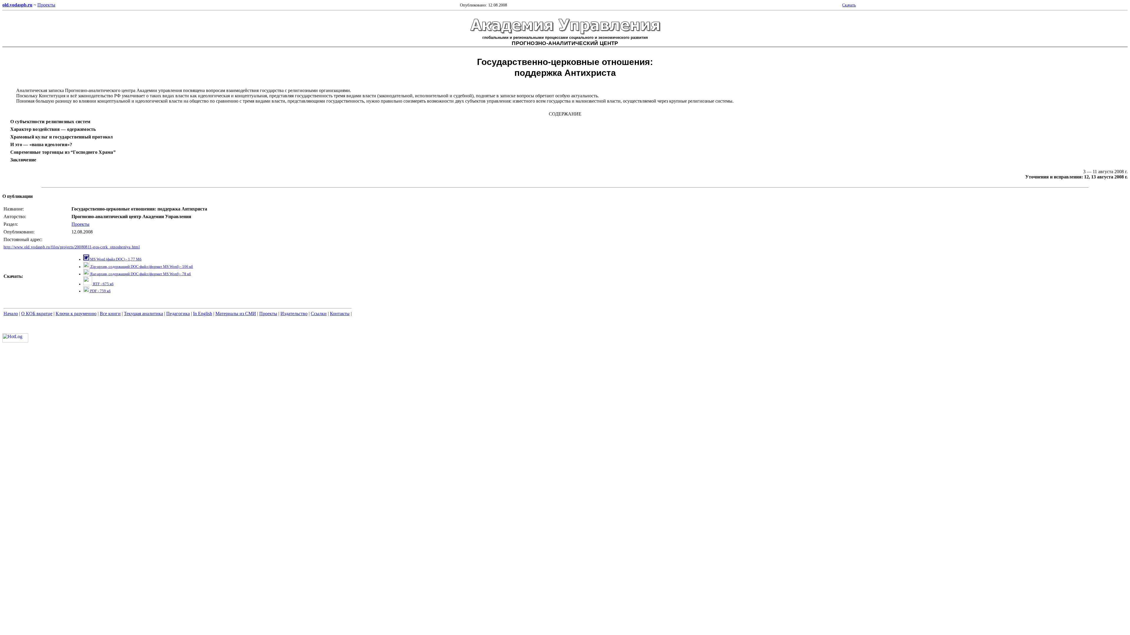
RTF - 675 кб (103, 284)
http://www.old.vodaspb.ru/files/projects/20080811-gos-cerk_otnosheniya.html (72, 247)
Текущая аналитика (143, 313)
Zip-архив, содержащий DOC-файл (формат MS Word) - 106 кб (141, 267)
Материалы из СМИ (235, 313)
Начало (11, 313)
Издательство (294, 313)
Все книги (110, 313)
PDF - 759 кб (100, 291)
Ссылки (319, 313)
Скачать (849, 5)
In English (202, 313)
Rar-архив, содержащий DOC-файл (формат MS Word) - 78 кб (140, 274)
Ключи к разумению (76, 313)
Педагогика (178, 313)
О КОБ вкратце (36, 313)
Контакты (340, 313)
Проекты (80, 224)
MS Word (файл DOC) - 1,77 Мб (115, 259)
